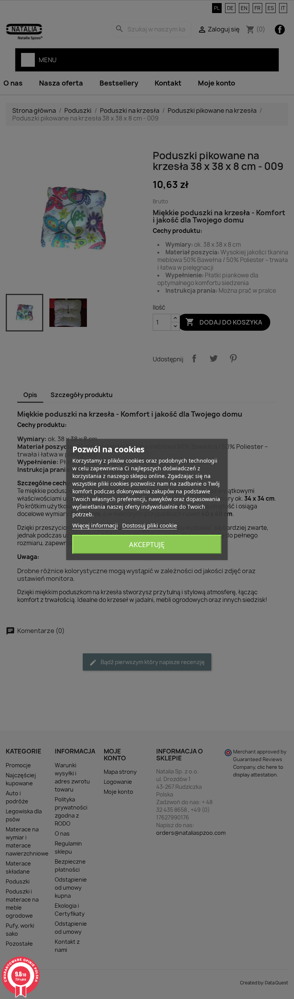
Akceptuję (147, 544)
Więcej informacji (95, 525)
